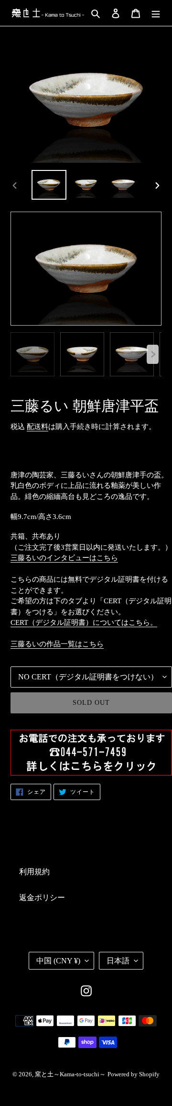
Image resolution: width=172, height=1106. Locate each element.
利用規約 (34, 872)
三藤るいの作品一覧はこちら (57, 644)
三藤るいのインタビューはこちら (64, 558)
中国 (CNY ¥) (58, 961)
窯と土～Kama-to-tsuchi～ (70, 1074)
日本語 (118, 961)
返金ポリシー (42, 897)
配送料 (37, 426)
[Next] (153, 354)
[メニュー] (156, 12)
